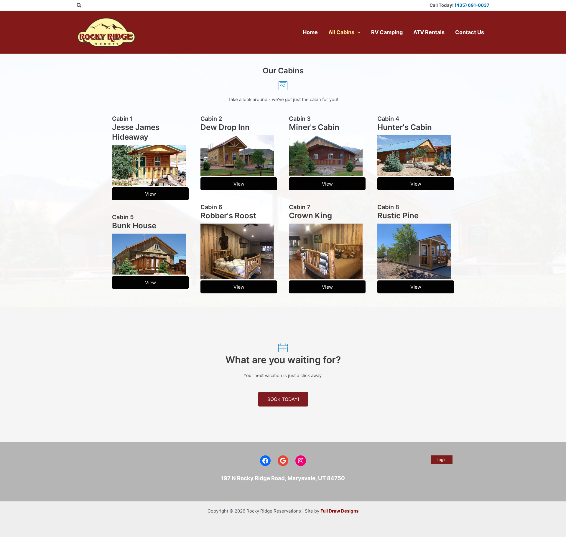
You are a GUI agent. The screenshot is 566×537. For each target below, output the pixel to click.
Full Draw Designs (339, 511)
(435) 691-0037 (472, 5)
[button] (79, 5)
